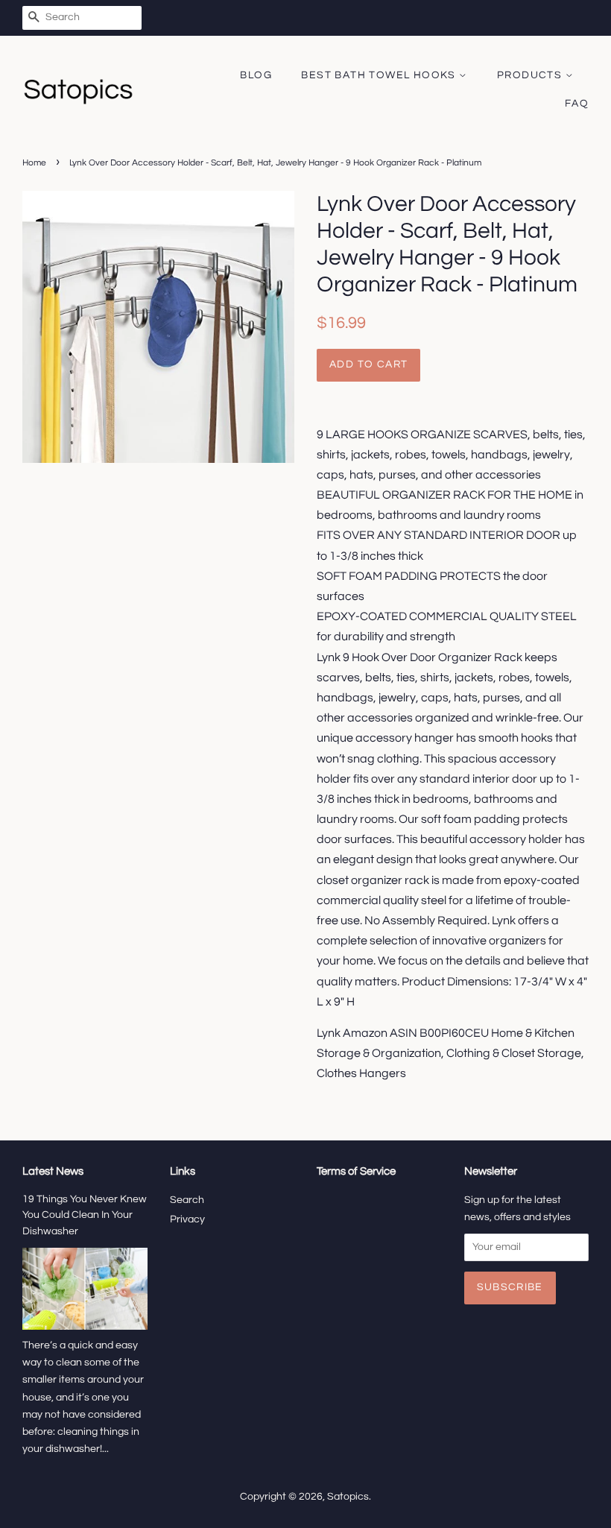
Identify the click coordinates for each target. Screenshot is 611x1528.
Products (531, 75)
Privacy (187, 1219)
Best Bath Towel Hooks (380, 75)
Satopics (348, 1496)
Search (187, 1200)
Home (34, 163)
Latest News (52, 1171)
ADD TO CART (368, 364)
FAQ (577, 103)
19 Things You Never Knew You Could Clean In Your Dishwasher (84, 1215)
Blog (256, 75)
